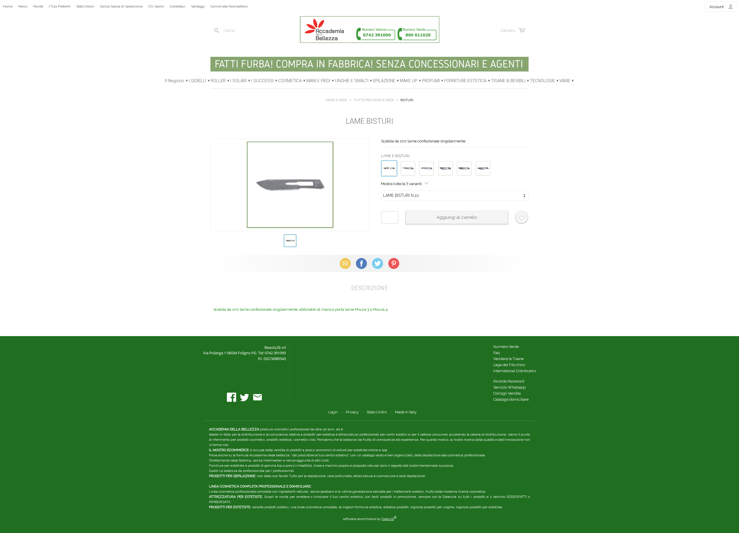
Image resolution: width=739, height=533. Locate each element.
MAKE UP (408, 80)
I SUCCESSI (262, 80)
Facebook (361, 263)
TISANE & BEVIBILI (508, 80)
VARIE (564, 80)
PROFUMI (431, 80)
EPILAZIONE (384, 80)
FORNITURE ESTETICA (465, 80)
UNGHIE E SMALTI (351, 80)
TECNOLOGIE (542, 80)
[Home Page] (369, 41)
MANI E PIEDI (318, 80)
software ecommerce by (369, 519)
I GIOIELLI (197, 80)
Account (716, 7)
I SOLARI (238, 80)
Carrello (508, 30)
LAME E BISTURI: (395, 156)
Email (345, 263)
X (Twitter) (377, 263)
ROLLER (218, 80)
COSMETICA (290, 80)
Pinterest (393, 263)
